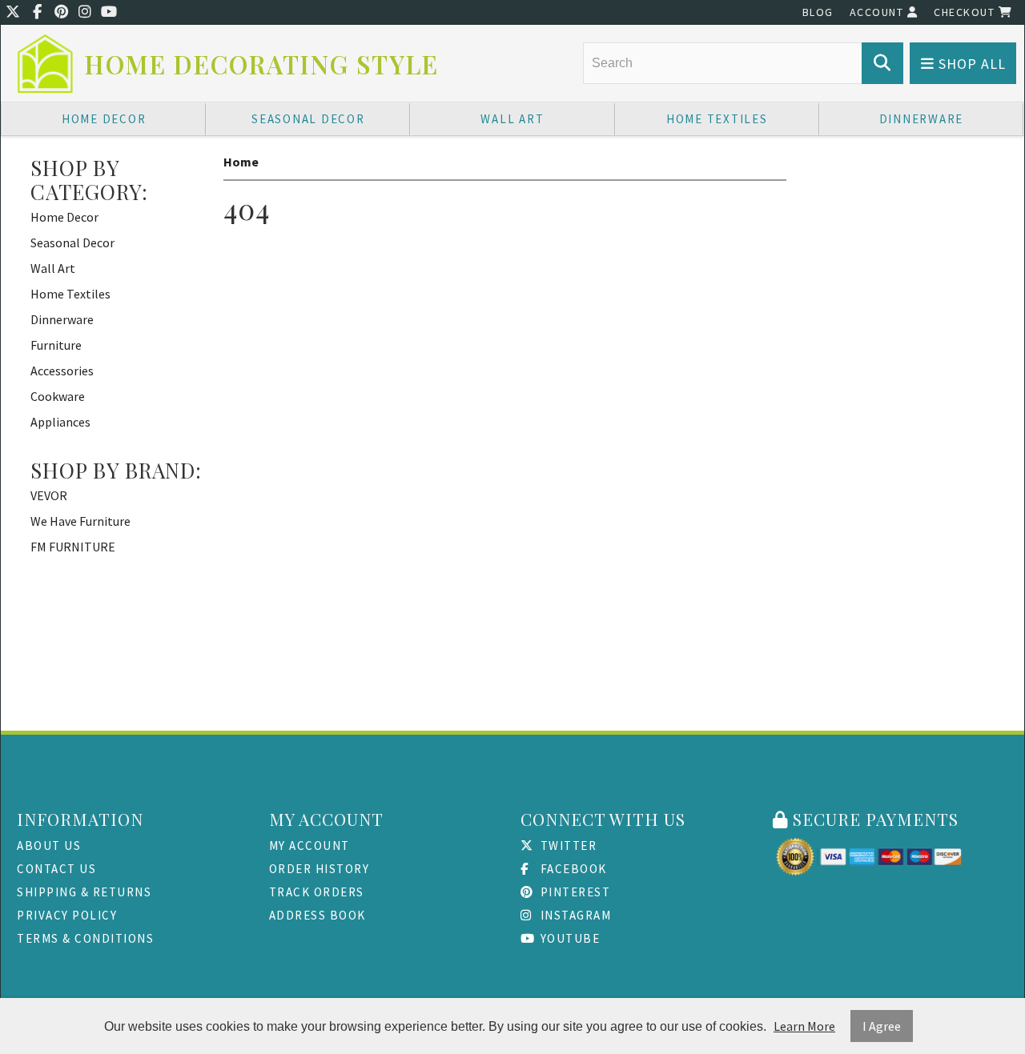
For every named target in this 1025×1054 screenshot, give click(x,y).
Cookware (57, 396)
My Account (309, 845)
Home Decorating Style (262, 64)
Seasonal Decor (308, 118)
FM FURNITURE (72, 547)
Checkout (966, 12)
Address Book (317, 915)
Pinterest (573, 892)
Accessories (62, 371)
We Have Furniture (80, 521)
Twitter (567, 845)
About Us (49, 845)
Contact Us (56, 868)
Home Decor (104, 118)
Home (241, 162)
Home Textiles (717, 118)
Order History (319, 868)
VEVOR (48, 495)
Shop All (970, 63)
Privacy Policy (67, 915)
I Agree (881, 1026)
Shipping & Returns (84, 892)
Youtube (568, 938)
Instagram (574, 915)
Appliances (60, 422)
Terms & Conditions (85, 938)
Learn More (804, 1026)
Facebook (572, 868)
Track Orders (316, 892)
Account (878, 12)
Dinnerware (921, 118)
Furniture (56, 345)
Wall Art (512, 118)
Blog (818, 12)
